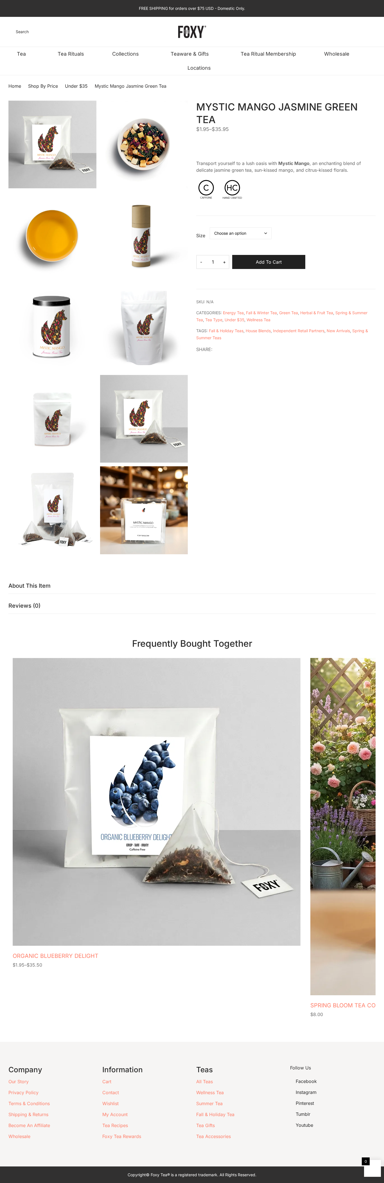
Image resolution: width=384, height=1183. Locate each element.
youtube (304, 1125)
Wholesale (19, 1136)
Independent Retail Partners (298, 330)
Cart (106, 1081)
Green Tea (288, 312)
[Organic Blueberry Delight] (157, 802)
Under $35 (234, 319)
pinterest (305, 1103)
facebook (306, 1081)
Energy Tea (233, 312)
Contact (110, 1092)
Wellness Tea (258, 319)
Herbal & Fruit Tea (316, 312)
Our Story (18, 1081)
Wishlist (110, 1103)
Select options (295, 959)
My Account (115, 1114)
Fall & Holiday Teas (226, 330)
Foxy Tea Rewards (121, 1136)
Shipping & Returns (28, 1114)
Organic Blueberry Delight (55, 956)
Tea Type (213, 319)
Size (200, 235)
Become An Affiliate (29, 1125)
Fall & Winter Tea (261, 312)
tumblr (303, 1114)
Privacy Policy (23, 1092)
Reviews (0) (24, 605)
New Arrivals (338, 330)
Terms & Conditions (29, 1103)
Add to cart (269, 262)
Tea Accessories (213, 1136)
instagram (306, 1092)
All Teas (204, 1081)
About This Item (29, 585)
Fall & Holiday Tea (215, 1114)
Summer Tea (209, 1103)
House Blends (258, 330)
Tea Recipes (115, 1125)
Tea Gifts (205, 1125)
